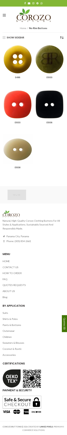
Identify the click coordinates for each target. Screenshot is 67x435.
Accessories (9, 354)
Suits (5, 312)
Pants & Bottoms (12, 324)
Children (7, 336)
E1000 (49, 77)
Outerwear (9, 330)
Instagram (33, 3)
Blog (5, 297)
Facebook (25, 3)
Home (23, 28)
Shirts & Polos (10, 318)
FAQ (5, 279)
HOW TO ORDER (12, 273)
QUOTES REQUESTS (14, 285)
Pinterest (37, 3)
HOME (6, 261)
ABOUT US (9, 291)
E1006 (49, 122)
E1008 (17, 167)
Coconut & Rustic (12, 348)
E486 (17, 77)
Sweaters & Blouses (13, 342)
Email (29, 3)
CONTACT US (10, 267)
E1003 (17, 122)
